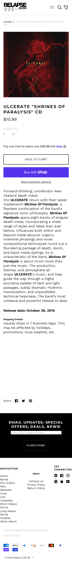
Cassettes (6, 500)
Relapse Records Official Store (30, 530)
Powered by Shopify (11, 536)
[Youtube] (68, 481)
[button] (60, 7)
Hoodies (5, 518)
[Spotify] (56, 481)
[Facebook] (62, 475)
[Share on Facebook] (16, 401)
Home (7, 21)
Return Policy (36, 488)
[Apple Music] (62, 481)
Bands (4, 479)
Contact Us (36, 481)
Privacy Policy (36, 484)
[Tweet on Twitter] (23, 401)
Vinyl (3, 493)
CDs (2, 497)
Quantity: (10, 129)
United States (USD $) (18, 557)
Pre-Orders (7, 482)
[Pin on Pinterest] (30, 401)
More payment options (36, 181)
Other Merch (8, 521)
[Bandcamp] (56, 475)
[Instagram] (68, 475)
